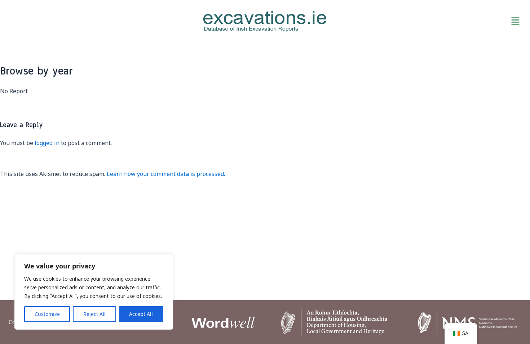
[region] (93, 292)
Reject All (94, 314)
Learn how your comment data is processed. (166, 174)
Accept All (141, 314)
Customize (47, 314)
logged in (47, 143)
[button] (439, 21)
